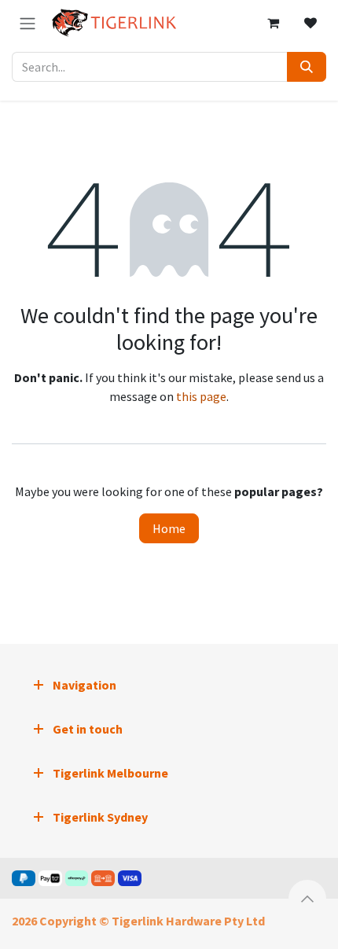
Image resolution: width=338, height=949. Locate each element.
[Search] (306, 67)
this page (201, 396)
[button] (307, 899)
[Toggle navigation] (27, 22)
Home (169, 528)
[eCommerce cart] (272, 23)
